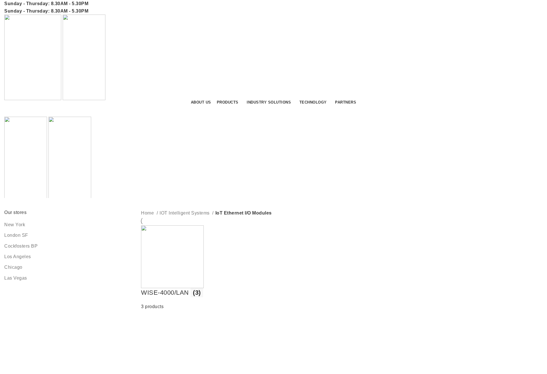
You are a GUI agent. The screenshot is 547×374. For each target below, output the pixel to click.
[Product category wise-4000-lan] (206, 267)
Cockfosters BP (21, 246)
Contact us (521, 110)
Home (148, 213)
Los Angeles (17, 256)
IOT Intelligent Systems (185, 213)
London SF (16, 235)
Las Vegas (15, 278)
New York (14, 224)
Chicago (13, 267)
